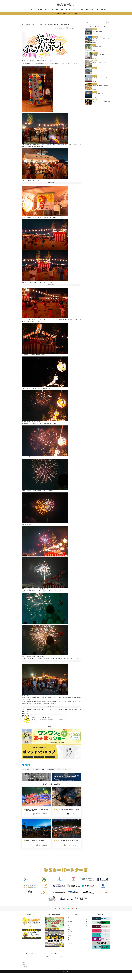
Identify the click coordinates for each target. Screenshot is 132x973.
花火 (70, 769)
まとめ (52, 9)
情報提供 (23, 956)
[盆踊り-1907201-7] (45, 679)
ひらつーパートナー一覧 (26, 926)
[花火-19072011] (37, 89)
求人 (87, 9)
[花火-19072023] (45, 572)
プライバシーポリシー (26, 960)
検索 (108, 22)
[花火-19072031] (45, 474)
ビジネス (81, 9)
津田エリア (59, 769)
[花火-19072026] (45, 507)
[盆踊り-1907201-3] (45, 265)
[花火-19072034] (45, 608)
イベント (75, 9)
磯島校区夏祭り (46, 144)
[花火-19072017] (45, 540)
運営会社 (23, 962)
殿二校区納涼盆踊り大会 (61, 144)
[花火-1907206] (45, 163)
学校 (32, 769)
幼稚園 (37, 769)
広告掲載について (25, 964)
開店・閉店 (40, 9)
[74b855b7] (45, 45)
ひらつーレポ (49, 61)
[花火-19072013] (45, 338)
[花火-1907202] (45, 128)
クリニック (68, 9)
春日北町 (44, 769)
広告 (97, 9)
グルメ (46, 9)
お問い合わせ (103, 9)
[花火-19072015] (45, 440)
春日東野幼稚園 (51, 769)
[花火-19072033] (45, 639)
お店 (57, 9)
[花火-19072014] (45, 405)
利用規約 (23, 958)
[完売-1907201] (45, 200)
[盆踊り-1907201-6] (45, 371)
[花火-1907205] (45, 234)
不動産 (92, 9)
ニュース (33, 9)
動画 (62, 9)
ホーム (27, 9)
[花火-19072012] (45, 302)
